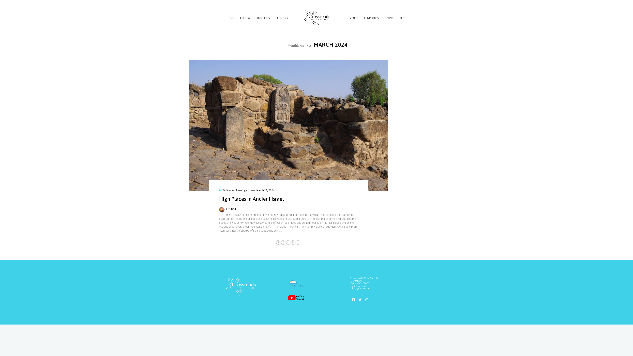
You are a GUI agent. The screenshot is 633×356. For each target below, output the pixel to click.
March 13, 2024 (265, 190)
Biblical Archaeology (234, 190)
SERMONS (282, 18)
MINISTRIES (371, 18)
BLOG (403, 18)
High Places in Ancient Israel (251, 199)
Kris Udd (231, 209)
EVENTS (353, 18)
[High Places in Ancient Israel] (288, 126)
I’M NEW (245, 18)
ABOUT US (263, 18)
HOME (230, 18)
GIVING (389, 18)
